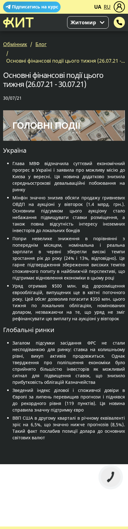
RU (107, 6)
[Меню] (119, 6)
